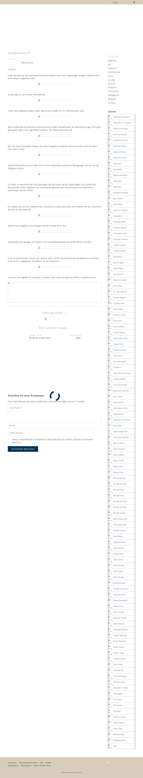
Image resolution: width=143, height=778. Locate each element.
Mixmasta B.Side (119, 524)
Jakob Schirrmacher (121, 391)
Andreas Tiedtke (119, 146)
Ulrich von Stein (119, 717)
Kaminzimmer (114, 72)
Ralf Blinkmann (119, 583)
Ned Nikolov (118, 536)
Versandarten (13, 765)
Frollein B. (117, 367)
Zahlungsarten (26, 765)
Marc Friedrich (119, 449)
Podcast (111, 83)
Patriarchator (27, 62)
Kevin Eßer (117, 425)
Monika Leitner (119, 530)
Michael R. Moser (120, 507)
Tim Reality (117, 699)
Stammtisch (113, 91)
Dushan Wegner (119, 297)
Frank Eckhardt (119, 332)
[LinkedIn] (101, 762)
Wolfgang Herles (119, 740)
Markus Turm (118, 472)
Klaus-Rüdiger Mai (120, 431)
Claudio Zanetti (119, 251)
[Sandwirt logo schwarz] (13, 9)
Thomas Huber (119, 682)
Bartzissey (117, 181)
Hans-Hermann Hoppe (122, 373)
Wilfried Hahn (118, 734)
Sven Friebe (118, 664)
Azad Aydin (117, 169)
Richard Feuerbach (120, 589)
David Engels (118, 262)
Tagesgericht (113, 95)
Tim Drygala (117, 693)
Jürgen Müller (118, 414)
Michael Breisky (119, 478)
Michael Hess (118, 490)
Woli (115, 746)
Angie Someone (119, 152)
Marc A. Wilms (119, 443)
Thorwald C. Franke (120, 688)
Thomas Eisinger (119, 676)
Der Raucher (118, 274)
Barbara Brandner (120, 175)
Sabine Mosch (118, 624)
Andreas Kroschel (120, 134)
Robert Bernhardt (120, 600)
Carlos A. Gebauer (120, 210)
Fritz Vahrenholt (119, 361)
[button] (49, 9)
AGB (41, 762)
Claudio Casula (119, 245)
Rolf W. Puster (118, 612)
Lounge (111, 79)
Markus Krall (118, 466)
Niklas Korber (118, 548)
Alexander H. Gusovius (122, 123)
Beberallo (117, 187)
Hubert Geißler (119, 379)
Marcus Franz (118, 460)
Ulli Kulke (117, 711)
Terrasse (111, 102)
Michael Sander (119, 513)
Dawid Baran (118, 268)
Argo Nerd (117, 163)
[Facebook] (97, 762)
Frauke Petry (118, 344)
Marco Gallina (118, 455)
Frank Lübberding (120, 338)
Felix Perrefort (119, 326)
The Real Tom (118, 670)
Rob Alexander (119, 594)
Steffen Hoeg (118, 653)
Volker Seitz (118, 728)
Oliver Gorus (118, 559)
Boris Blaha (117, 204)
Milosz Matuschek (120, 519)
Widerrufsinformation (42, 765)
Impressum (12, 762)
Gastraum (112, 68)
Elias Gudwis (118, 309)
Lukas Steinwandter (121, 437)
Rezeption (112, 87)
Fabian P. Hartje (119, 315)
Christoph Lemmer (120, 239)
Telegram (112, 99)
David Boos (117, 257)
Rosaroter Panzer (120, 618)
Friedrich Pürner (119, 350)
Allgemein (112, 60)
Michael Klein (118, 495)
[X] (134, 2)
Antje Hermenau (119, 157)
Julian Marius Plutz (120, 408)
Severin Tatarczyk (120, 635)
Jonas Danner (118, 402)
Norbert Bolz (118, 554)
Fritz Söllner (118, 356)
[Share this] (36, 319)
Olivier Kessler (119, 565)
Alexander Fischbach (121, 117)
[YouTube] (104, 762)
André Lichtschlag (120, 128)
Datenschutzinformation (28, 762)
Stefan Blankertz (119, 641)
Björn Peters (118, 198)
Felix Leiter (117, 321)
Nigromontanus (119, 542)
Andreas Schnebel (120, 140)
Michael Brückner (120, 484)
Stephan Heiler (119, 658)
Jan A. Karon (118, 396)
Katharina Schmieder (121, 420)
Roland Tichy (118, 606)
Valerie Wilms (118, 723)
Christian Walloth (120, 227)
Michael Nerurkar (120, 501)
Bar (109, 64)
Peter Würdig (118, 577)
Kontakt (48, 762)
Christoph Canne (119, 233)
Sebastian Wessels (120, 629)
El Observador (119, 303)
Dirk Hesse (117, 286)
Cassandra (117, 216)
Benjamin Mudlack (120, 192)
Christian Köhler (119, 222)
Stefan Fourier (118, 647)
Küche (111, 76)
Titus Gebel (117, 705)
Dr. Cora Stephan (120, 291)
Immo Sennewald (120, 385)
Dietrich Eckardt (119, 280)
